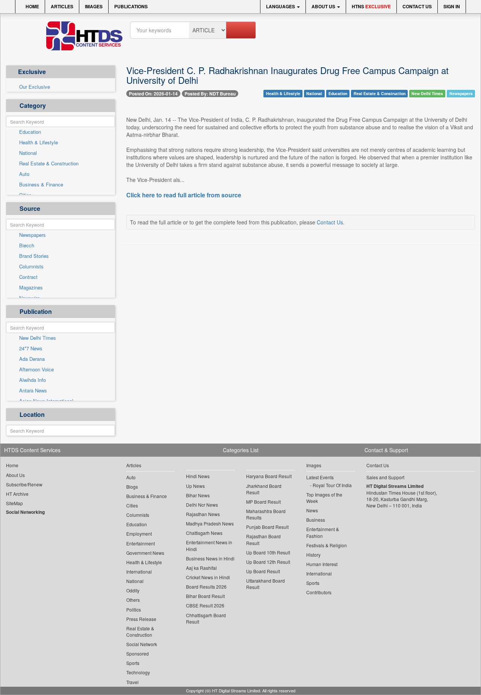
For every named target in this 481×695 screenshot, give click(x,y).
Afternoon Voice (36, 369)
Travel (132, 682)
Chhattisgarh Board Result (206, 618)
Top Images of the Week (324, 497)
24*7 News (30, 348)
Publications (131, 6)
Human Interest (321, 564)
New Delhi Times (37, 338)
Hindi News (198, 476)
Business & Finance (41, 184)
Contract (28, 277)
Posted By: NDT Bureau (210, 93)
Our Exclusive (34, 86)
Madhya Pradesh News (210, 523)
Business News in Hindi (210, 558)
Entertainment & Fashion (322, 532)
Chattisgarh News (204, 533)
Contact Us (417, 6)
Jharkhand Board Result (263, 489)
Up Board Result (263, 571)
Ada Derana (32, 359)
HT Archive (17, 494)
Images (94, 6)
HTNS (371, 6)
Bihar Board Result (205, 596)
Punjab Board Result (267, 527)
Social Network (141, 644)
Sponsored (137, 653)
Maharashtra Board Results (266, 514)
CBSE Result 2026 (205, 605)
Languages (281, 6)
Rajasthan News (203, 514)
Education (30, 132)
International (139, 571)
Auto (24, 174)
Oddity (132, 590)
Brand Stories (34, 256)
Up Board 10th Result (268, 552)
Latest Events (320, 477)
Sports (132, 663)
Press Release (141, 619)
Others (133, 600)
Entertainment (140, 543)
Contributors (318, 592)
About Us (324, 6)
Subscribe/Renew (24, 484)
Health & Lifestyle (38, 142)
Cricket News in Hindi (208, 577)
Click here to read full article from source (183, 195)
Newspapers (32, 235)
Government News (145, 553)
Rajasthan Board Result (263, 539)
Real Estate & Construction (49, 163)
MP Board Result (263, 501)
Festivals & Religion (326, 545)
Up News (195, 486)
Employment (139, 533)
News (312, 510)
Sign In (451, 6)
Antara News (33, 390)
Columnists (31, 266)
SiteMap (14, 503)
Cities (132, 505)
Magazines (31, 287)
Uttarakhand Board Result (265, 583)
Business (315, 519)
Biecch (26, 245)
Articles (62, 6)
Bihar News (198, 495)
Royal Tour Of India (332, 485)
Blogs (132, 486)
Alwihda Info (32, 380)
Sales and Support (385, 477)
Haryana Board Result (269, 476)
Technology (138, 672)
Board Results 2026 (206, 586)
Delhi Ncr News (202, 504)
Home (31, 6)
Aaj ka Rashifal (201, 568)
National (28, 153)
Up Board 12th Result (268, 562)
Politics (133, 609)
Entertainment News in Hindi (209, 545)
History (313, 554)
